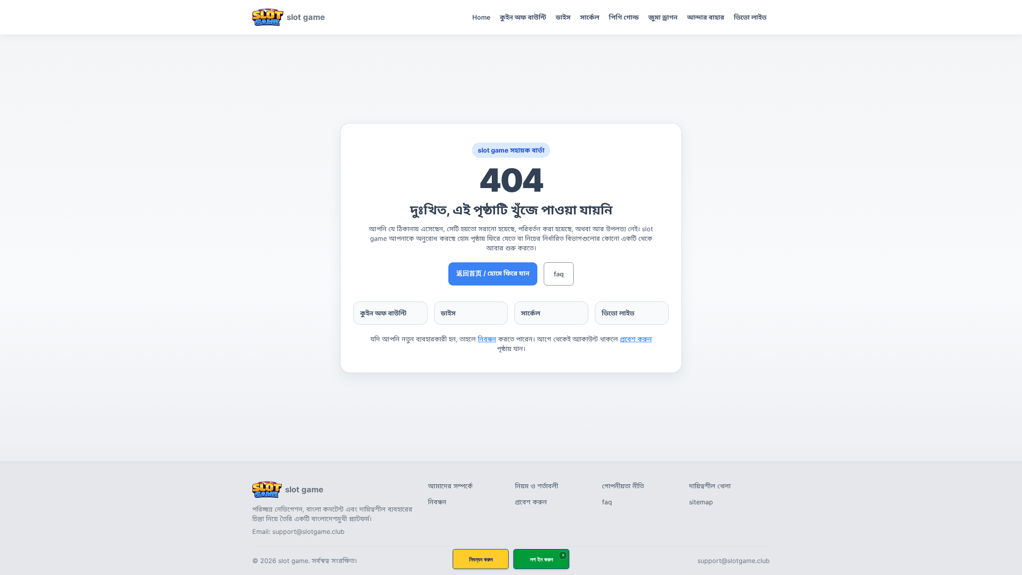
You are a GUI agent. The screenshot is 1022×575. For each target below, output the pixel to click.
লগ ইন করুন (541, 559)
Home (481, 17)
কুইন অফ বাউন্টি (523, 17)
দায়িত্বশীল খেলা (710, 486)
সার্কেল (589, 17)
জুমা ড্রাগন (662, 17)
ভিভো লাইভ (750, 17)
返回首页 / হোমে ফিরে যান (492, 273)
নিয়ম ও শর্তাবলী (536, 486)
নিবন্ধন (487, 339)
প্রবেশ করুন (636, 339)
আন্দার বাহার (705, 17)
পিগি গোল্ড (624, 17)
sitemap (701, 502)
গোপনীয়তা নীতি (623, 486)
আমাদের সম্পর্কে (450, 486)
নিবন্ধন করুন (481, 559)
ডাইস (563, 17)
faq (559, 274)
